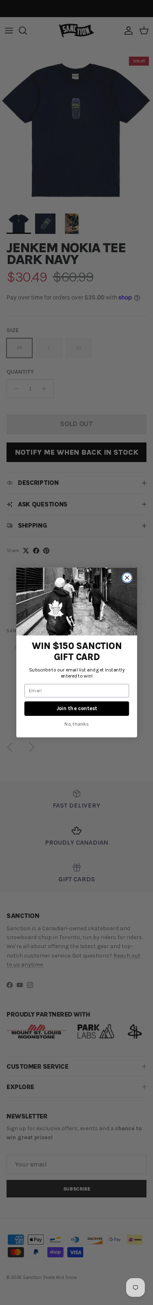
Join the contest (76, 708)
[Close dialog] (126, 578)
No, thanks (76, 723)
